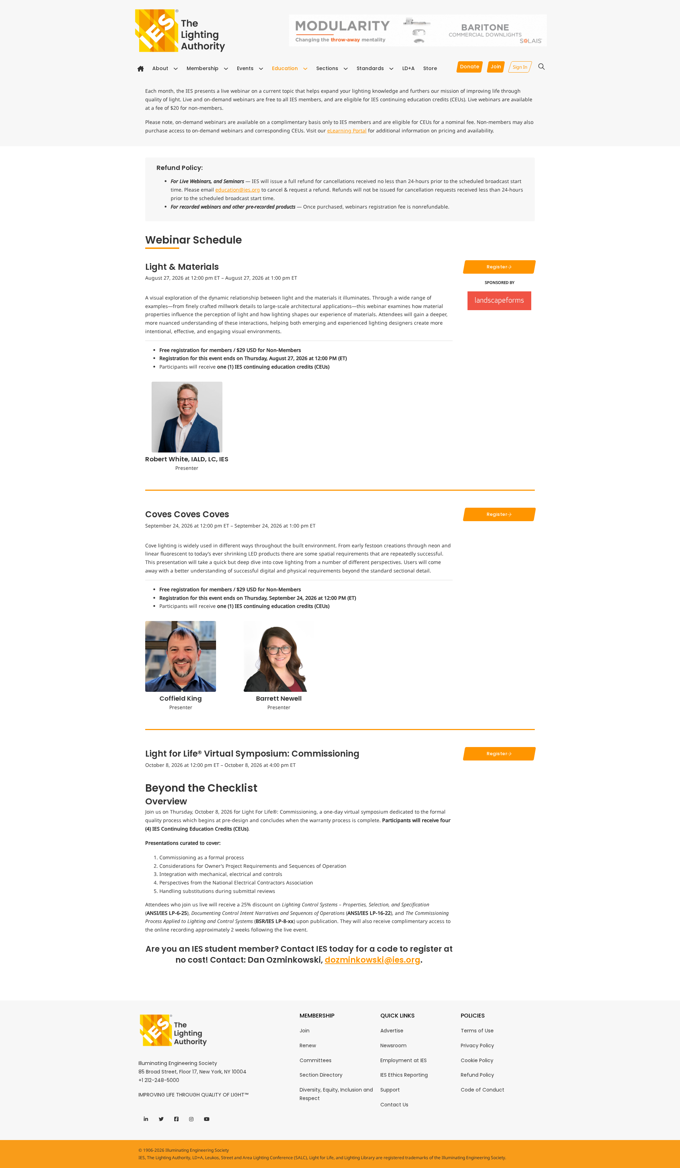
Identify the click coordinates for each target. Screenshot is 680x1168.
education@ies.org (237, 189)
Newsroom (393, 1045)
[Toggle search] (541, 66)
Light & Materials (182, 267)
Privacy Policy (477, 1045)
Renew (308, 1045)
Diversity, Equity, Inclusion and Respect (336, 1094)
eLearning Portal (347, 130)
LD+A (408, 68)
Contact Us (394, 1104)
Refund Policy (477, 1074)
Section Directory (321, 1074)
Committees (316, 1060)
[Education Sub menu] (305, 68)
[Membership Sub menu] (226, 68)
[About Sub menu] (175, 68)
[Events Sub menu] (261, 68)
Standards (370, 68)
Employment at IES (403, 1060)
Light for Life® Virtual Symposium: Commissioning (252, 753)
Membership (203, 68)
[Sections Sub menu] (345, 68)
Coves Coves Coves (187, 514)
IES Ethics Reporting (404, 1074)
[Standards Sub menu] (391, 68)
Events (245, 68)
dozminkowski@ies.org (372, 959)
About (160, 68)
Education (285, 68)
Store (430, 68)
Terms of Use (477, 1030)
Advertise (391, 1030)
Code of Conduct (482, 1089)
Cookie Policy (477, 1060)
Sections (327, 68)
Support (390, 1089)
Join (305, 1030)
